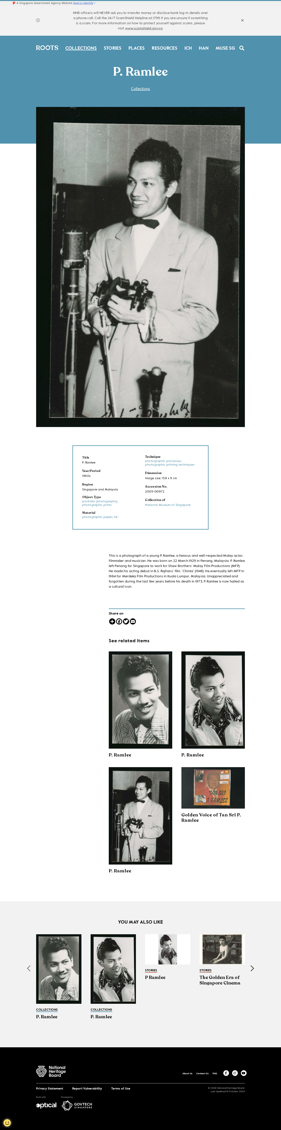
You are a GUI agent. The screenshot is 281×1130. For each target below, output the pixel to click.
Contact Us (202, 1074)
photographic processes (163, 461)
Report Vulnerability (87, 1088)
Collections (81, 47)
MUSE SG (225, 47)
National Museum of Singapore (168, 505)
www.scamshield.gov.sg (143, 28)
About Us (187, 1074)
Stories (112, 47)
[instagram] (235, 1073)
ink (116, 517)
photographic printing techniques (170, 464)
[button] (252, 968)
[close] (242, 20)
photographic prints (97, 505)
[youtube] (244, 1073)
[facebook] (226, 1073)
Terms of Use (120, 1088)
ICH (188, 47)
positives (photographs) (99, 501)
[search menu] (242, 45)
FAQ (215, 1074)
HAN (204, 47)
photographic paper (97, 517)
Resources (164, 47)
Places (136, 47)
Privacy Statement (49, 1088)
